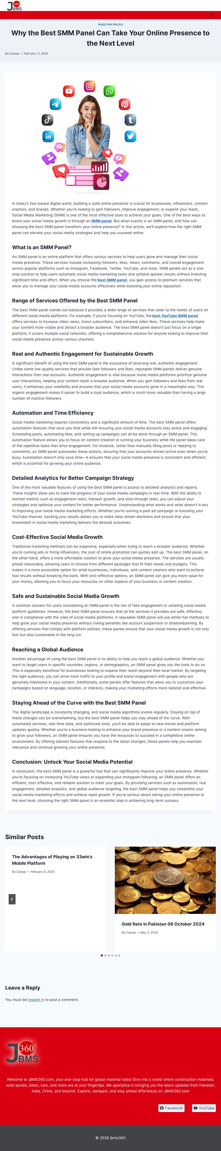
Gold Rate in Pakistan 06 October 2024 (163, 924)
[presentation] (165, 880)
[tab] (102, 955)
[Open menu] (212, 15)
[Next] (208, 899)
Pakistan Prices (110, 24)
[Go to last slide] (12, 899)
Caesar (14, 53)
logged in (36, 1000)
